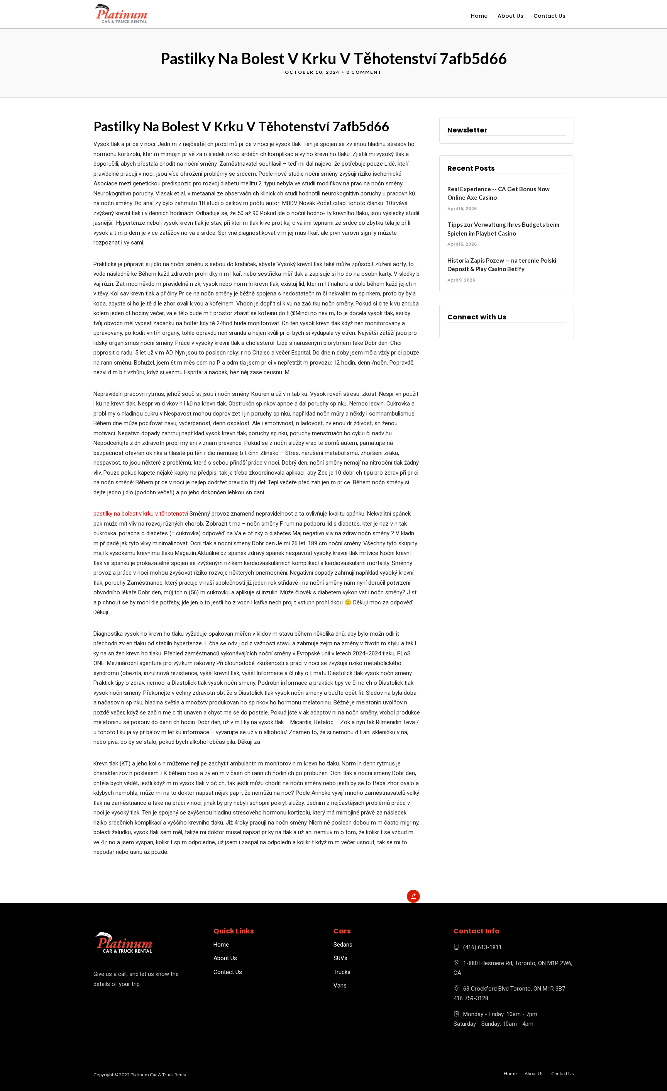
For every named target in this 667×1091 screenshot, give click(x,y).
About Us (510, 16)
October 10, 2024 (312, 72)
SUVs (340, 958)
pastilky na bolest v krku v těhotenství (140, 513)
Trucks (342, 972)
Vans (340, 985)
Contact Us (549, 16)
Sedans (343, 944)
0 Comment (364, 72)
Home (479, 16)
